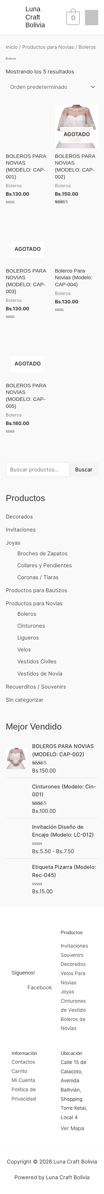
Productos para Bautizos (36, 590)
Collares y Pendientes (44, 565)
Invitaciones (21, 529)
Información (24, 1053)
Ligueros (28, 637)
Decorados (19, 516)
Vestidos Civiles (37, 661)
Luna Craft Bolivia (35, 17)
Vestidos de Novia (39, 673)
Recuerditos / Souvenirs (36, 686)
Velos (24, 649)
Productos (72, 932)
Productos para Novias (34, 603)
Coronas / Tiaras (38, 577)
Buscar (83, 469)
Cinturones (31, 625)
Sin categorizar (24, 699)
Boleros (26, 613)
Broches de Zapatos (42, 553)
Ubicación (71, 1053)
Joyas (13, 542)
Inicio (12, 47)
